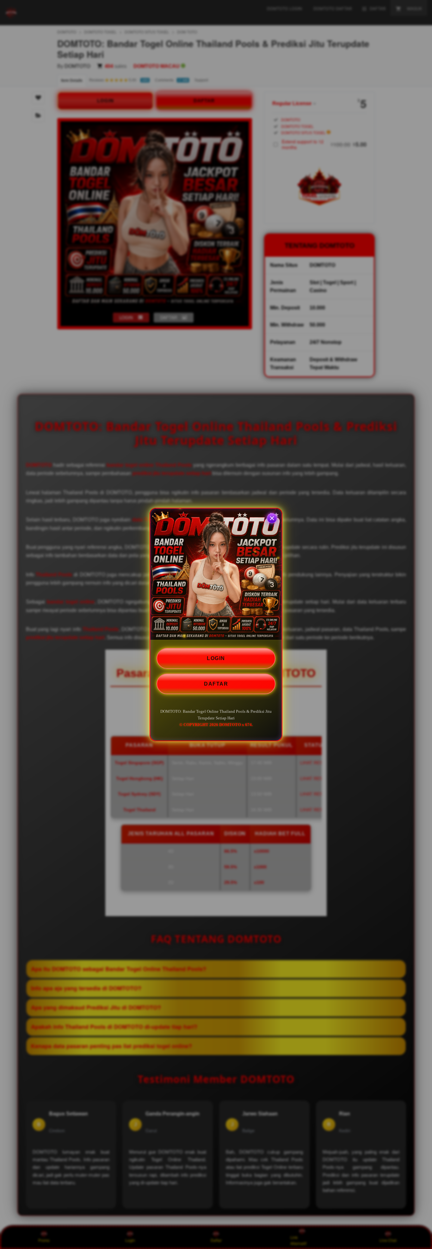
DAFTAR (216, 683)
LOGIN (216, 658)
